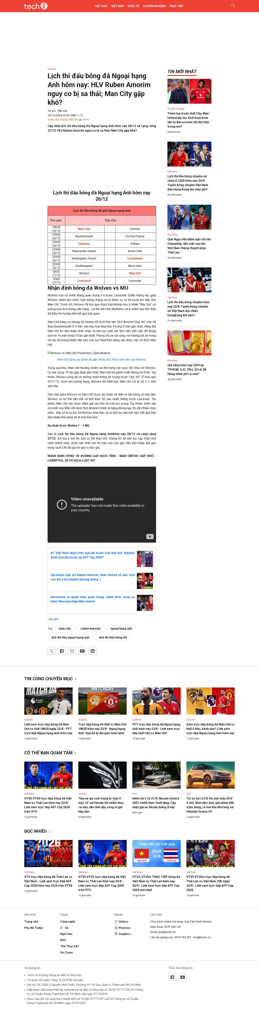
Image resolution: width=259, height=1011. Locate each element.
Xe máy (82, 793)
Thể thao (101, 6)
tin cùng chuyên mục (49, 678)
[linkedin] (93, 651)
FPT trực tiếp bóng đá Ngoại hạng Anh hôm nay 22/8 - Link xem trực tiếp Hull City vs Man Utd (156, 729)
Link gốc (53, 619)
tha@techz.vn (202, 937)
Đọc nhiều (36, 831)
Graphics (125, 934)
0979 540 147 (172, 927)
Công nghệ (67, 921)
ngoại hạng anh (121, 628)
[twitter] (52, 651)
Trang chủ (31, 921)
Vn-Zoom (66, 952)
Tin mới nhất (182, 71)
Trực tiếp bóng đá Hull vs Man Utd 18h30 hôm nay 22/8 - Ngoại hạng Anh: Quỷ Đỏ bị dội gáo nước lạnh (102, 729)
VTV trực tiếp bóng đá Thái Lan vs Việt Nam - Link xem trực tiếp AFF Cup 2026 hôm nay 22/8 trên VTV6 (48, 881)
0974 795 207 (182, 937)
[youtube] (82, 651)
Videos (123, 921)
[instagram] (72, 651)
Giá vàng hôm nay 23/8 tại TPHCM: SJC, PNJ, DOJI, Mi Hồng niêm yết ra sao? (186, 369)
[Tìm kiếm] (231, 6)
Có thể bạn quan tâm (49, 752)
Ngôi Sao (66, 934)
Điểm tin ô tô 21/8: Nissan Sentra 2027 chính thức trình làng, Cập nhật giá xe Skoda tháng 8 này (155, 803)
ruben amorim (91, 628)
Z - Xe (64, 928)
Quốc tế (133, 6)
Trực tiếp (176, 6)
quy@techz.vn (167, 932)
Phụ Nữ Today (33, 928)
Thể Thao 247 (69, 946)
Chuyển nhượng (154, 6)
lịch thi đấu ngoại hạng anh (70, 637)
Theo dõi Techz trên (61, 119)
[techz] (36, 6)
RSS (63, 940)
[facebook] (62, 651)
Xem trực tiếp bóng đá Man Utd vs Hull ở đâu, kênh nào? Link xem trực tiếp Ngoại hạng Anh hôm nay (210, 729)
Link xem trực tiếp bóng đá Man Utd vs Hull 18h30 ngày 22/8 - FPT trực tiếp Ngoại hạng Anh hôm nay (48, 729)
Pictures (124, 928)
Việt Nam (117, 6)
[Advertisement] (102, 163)
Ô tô (134, 793)
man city (65, 628)
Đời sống (172, 234)
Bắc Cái (62, 110)
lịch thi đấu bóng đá (113, 637)
